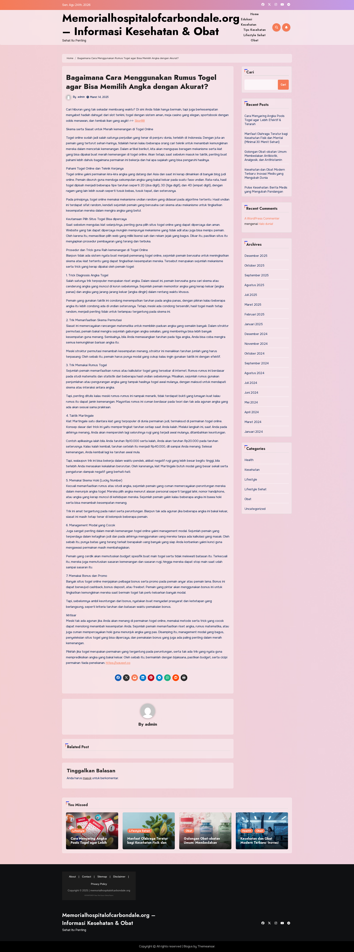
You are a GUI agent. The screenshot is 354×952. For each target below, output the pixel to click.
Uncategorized (255, 509)
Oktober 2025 (254, 265)
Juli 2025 (250, 295)
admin (81, 97)
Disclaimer (119, 876)
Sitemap (102, 876)
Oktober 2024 (254, 353)
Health (249, 460)
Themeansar (206, 946)
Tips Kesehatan (254, 30)
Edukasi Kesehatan (248, 22)
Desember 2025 (256, 256)
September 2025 (256, 275)
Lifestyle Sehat (255, 35)
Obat (254, 40)
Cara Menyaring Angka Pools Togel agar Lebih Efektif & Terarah (264, 120)
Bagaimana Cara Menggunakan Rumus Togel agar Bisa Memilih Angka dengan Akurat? (141, 81)
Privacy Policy (99, 883)
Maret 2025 (252, 305)
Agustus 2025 (254, 285)
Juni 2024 (251, 393)
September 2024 (256, 363)
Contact (86, 876)
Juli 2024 (250, 383)
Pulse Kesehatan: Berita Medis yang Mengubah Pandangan (265, 189)
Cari (250, 72)
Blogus (188, 946)
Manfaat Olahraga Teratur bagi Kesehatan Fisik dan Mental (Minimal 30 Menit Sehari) (266, 138)
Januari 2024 (253, 432)
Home (254, 14)
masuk (87, 778)
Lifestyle (250, 479)
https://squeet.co (118, 663)
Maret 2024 (253, 422)
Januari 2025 (253, 324)
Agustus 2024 (254, 373)
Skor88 (140, 121)
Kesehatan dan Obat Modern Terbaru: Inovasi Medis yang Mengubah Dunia (264, 174)
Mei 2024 (251, 402)
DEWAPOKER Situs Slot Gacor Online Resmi (98, 895)
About (72, 876)
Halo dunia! (265, 224)
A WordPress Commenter (262, 218)
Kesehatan (252, 470)
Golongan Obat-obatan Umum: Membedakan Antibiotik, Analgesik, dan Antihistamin (265, 156)
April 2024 (251, 412)
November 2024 (256, 344)
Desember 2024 (256, 334)
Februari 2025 (254, 314)
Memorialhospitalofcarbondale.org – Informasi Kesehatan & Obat (151, 24)
